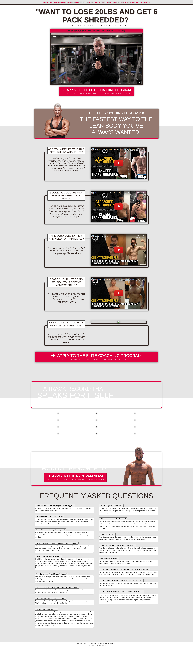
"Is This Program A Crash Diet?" (111, 506)
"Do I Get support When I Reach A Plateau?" (51, 574)
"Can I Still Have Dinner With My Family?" (50, 598)
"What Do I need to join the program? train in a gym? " (55, 506)
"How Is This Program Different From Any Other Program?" (57, 543)
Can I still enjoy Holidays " (109, 558)
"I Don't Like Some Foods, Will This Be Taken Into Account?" (121, 580)
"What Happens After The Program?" (113, 519)
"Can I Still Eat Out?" (107, 534)
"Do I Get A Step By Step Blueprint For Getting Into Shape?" (57, 587)
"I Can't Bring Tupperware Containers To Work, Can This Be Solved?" (124, 569)
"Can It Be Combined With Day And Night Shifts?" (117, 545)
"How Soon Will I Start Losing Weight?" (49, 517)
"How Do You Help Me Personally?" (48, 556)
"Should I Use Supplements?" (46, 609)
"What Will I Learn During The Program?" (50, 530)
